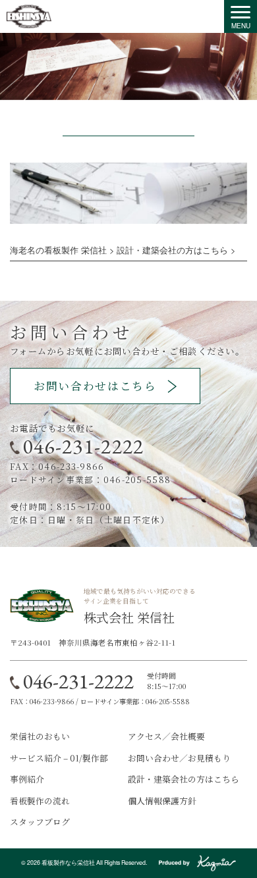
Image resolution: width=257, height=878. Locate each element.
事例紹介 (27, 779)
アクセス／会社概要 (166, 736)
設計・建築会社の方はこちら (183, 779)
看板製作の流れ (40, 800)
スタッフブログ (40, 821)
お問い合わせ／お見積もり (179, 758)
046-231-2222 (83, 446)
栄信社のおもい (40, 736)
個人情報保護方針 (162, 800)
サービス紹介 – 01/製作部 (59, 758)
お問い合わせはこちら (95, 386)
